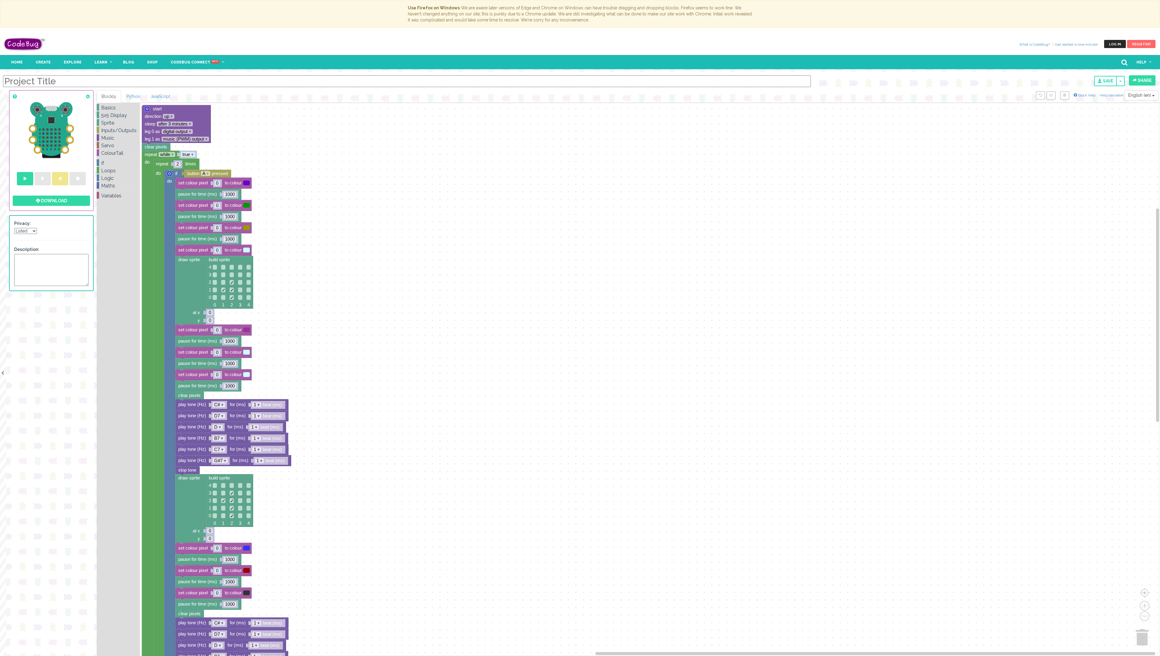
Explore (73, 62)
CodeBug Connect (194, 62)
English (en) (1140, 95)
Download (53, 200)
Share (1144, 80)
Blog (128, 62)
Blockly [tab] (109, 96)
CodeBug (25, 44)
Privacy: (22, 223)
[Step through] (60, 178)
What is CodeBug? (1034, 44)
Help (1141, 62)
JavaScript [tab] (160, 96)
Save (1107, 81)
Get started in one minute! (1076, 44)
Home (17, 62)
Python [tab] (133, 96)
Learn (101, 62)
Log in (1115, 44)
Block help (1086, 95)
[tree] (118, 152)
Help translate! (1112, 95)
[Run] (25, 178)
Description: (26, 249)
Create (43, 62)
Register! (1141, 44)
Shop (152, 62)
